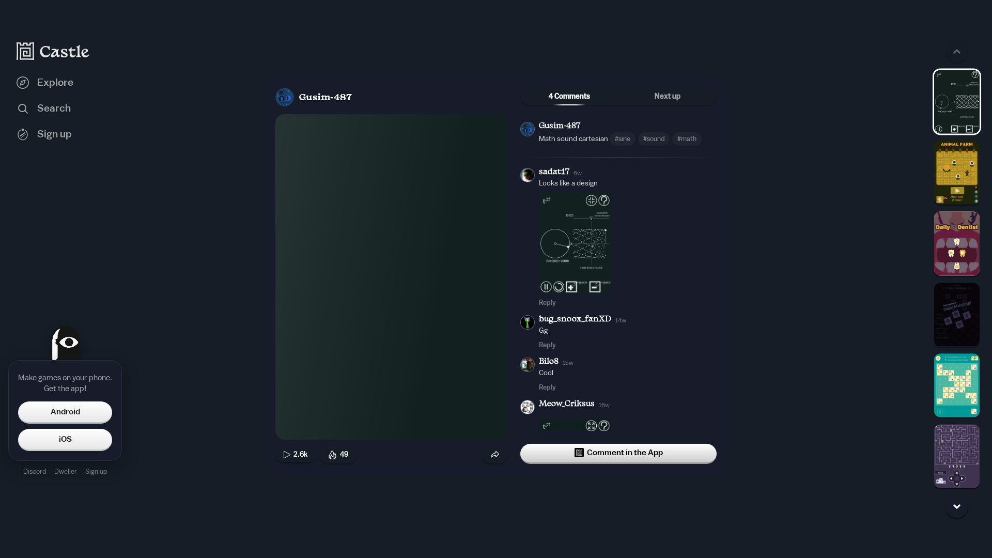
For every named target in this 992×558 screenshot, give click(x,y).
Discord (34, 471)
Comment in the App (625, 452)
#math (686, 138)
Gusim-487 (325, 98)
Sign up (96, 471)
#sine (622, 138)
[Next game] (957, 506)
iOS (65, 439)
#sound (653, 138)
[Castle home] (53, 51)
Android (65, 412)
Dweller (65, 471)
